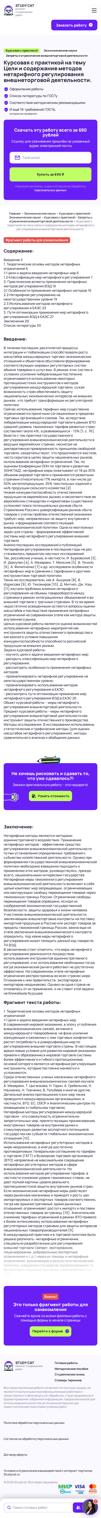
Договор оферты (15, 1455)
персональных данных (50, 190)
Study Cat (24, 5)
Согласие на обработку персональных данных (36, 1439)
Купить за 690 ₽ (50, 174)
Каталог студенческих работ (24, 12)
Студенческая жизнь (70, 1374)
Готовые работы (66, 1363)
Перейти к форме (48, 1331)
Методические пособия (71, 1369)
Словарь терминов (68, 1380)
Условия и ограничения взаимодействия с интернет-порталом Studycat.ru (48, 1473)
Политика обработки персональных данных (34, 1423)
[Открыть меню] (94, 10)
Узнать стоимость (53, 796)
